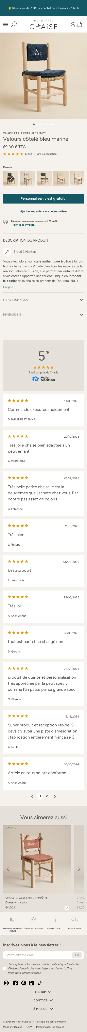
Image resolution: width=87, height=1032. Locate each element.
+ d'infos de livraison (23, 224)
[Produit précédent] (8, 869)
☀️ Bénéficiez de (19, 8)
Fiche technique (15, 300)
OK (77, 955)
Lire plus (8, 287)
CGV (29, 1027)
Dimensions (12, 314)
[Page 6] (50, 124)
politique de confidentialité (40, 964)
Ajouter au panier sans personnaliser (43, 211)
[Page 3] (40, 124)
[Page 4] (43, 124)
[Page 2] (37, 124)
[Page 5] (47, 124)
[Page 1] (34, 124)
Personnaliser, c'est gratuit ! (43, 198)
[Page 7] (53, 124)
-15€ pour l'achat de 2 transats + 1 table (54, 8)
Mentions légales (12, 1027)
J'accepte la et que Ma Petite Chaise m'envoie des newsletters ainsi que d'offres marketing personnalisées (43, 968)
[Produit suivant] (79, 869)
